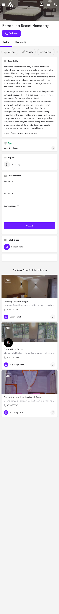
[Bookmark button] (52, 316)
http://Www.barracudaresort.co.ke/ (20, 133)
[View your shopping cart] (49, 4)
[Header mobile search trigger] (55, 4)
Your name (8, 181)
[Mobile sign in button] (42, 4)
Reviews (20, 42)
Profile (6, 42)
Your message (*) (11, 206)
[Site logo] (10, 5)
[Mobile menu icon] (4, 5)
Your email (8, 193)
